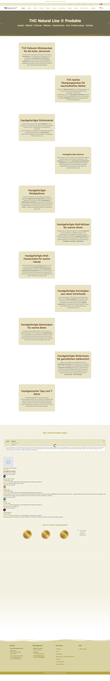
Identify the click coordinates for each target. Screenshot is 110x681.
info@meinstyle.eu (17, 657)
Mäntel (35, 8)
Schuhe (76, 8)
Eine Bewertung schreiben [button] (9, 472)
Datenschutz (59, 654)
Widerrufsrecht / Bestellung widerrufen (65, 656)
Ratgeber (93, 8)
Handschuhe (62, 8)
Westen (41, 8)
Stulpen (70, 8)
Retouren (58, 659)
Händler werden (82, 649)
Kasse (90, 4)
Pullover (48, 8)
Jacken (29, 8)
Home (23, 8)
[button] (1, 23)
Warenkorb (84, 4)
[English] (100, 4)
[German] (101, 4)
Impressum (58, 649)
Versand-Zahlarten (60, 661)
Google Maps (41, 657)
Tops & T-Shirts (84, 8)
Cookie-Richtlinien (60, 664)
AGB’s (57, 651)
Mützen (54, 8)
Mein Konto (70, 4)
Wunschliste (77, 4)
